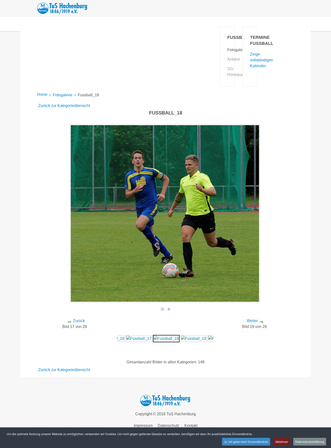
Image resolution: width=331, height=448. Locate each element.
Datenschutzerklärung (309, 442)
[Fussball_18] (166, 338)
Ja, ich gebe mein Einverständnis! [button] (246, 442)
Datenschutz (168, 426)
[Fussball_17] (139, 338)
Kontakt (190, 426)
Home (42, 94)
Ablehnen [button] (281, 442)
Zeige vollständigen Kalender (261, 60)
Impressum (143, 426)
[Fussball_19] (194, 338)
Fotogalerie (62, 95)
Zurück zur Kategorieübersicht (64, 106)
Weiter (252, 321)
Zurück (79, 321)
